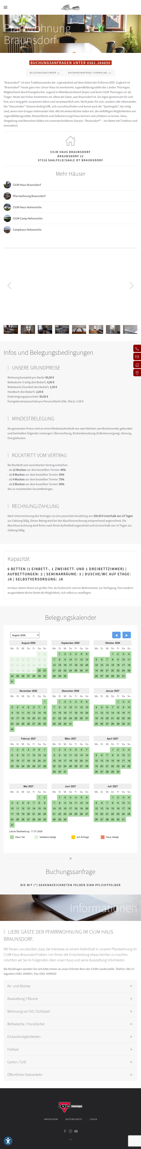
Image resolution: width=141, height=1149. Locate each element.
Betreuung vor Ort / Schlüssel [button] (28, 1011)
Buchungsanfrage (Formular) (88, 72)
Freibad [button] (13, 1049)
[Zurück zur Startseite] (70, 7)
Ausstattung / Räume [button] (22, 998)
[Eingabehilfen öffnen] (8, 1141)
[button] (5, 7)
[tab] (11, 329)
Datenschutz (74, 1119)
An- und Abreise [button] (18, 986)
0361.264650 (99, 62)
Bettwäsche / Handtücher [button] (26, 1024)
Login (93, 1119)
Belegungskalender (43, 72)
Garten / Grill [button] (16, 1062)
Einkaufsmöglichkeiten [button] (24, 1036)
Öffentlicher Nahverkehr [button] (24, 1074)
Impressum (51, 1119)
